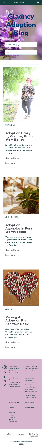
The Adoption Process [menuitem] (13, 378)
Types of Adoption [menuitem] (14, 386)
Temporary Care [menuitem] (30, 370)
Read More (10, 163)
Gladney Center (12, 158)
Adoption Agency (12, 217)
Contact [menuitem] (12, 412)
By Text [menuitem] (11, 419)
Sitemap (21, 443)
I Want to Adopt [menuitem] (30, 405)
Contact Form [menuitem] (13, 421)
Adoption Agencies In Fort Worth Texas (18, 228)
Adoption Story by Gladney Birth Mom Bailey (19, 136)
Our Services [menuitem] (29, 378)
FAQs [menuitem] (10, 388)
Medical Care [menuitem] (29, 385)
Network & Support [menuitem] (31, 397)
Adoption (9, 309)
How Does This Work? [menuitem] (31, 368)
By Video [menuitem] (11, 415)
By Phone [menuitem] (12, 417)
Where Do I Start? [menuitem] (14, 368)
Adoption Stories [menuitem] (14, 373)
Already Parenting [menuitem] (31, 366)
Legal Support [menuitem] (29, 389)
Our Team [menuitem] (12, 405)
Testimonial (10, 125)
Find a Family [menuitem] (29, 402)
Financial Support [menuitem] (30, 387)
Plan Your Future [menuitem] (30, 395)
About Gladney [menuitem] (14, 402)
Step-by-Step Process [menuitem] (15, 382)
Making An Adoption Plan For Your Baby (17, 320)
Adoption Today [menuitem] (14, 370)
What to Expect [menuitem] (13, 384)
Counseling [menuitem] (28, 380)
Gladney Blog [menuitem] (29, 407)
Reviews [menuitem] (11, 407)
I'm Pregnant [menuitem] (13, 366)
